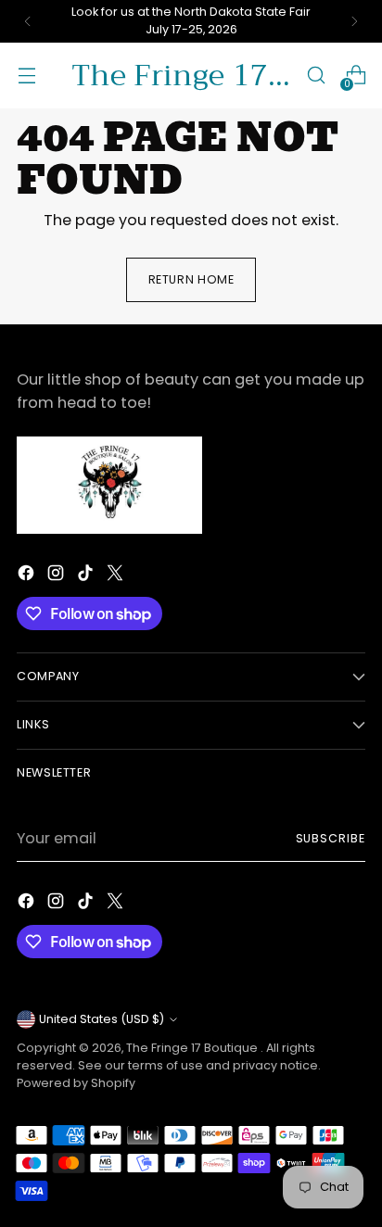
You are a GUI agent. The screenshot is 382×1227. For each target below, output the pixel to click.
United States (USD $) (101, 1019)
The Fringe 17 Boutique (193, 1048)
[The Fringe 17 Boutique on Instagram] (57, 575)
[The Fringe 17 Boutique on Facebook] (28, 575)
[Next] (354, 21)
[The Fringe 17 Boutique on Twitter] (117, 575)
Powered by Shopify (76, 1083)
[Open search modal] (316, 76)
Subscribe (331, 838)
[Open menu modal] (26, 76)
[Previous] (27, 21)
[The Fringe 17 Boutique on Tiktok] (87, 575)
